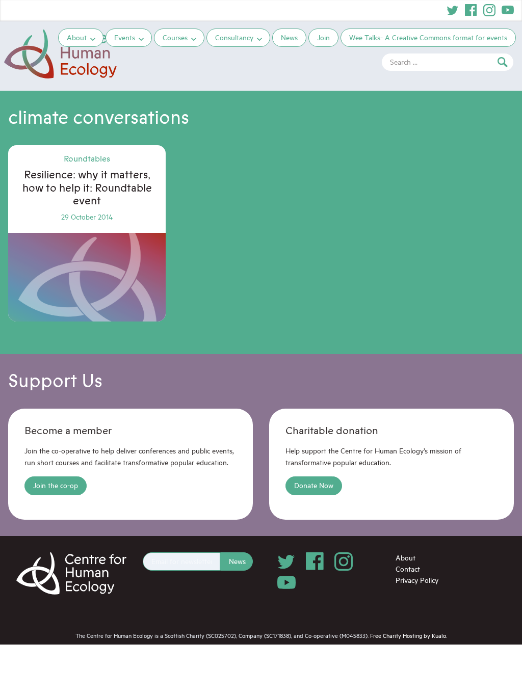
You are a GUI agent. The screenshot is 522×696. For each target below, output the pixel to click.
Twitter (453, 10)
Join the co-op (55, 485)
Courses (175, 37)
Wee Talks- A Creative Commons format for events (428, 37)
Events (124, 37)
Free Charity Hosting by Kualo (408, 635)
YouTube (508, 10)
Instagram (489, 10)
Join (323, 37)
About (77, 37)
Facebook (471, 10)
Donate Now (313, 485)
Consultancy (234, 37)
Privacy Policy (417, 580)
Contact (408, 569)
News (289, 37)
